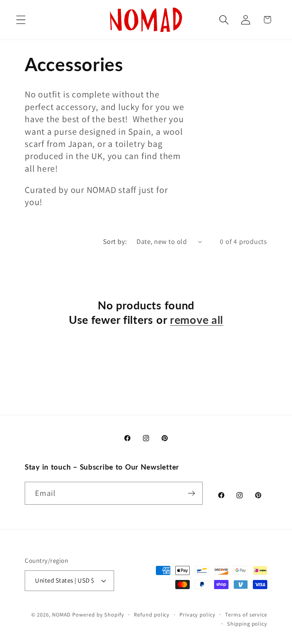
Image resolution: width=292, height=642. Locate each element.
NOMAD (61, 614)
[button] (21, 19)
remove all (196, 319)
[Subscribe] (191, 493)
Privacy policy (197, 614)
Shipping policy (247, 623)
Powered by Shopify (98, 614)
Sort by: (115, 241)
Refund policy (152, 614)
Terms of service (246, 614)
